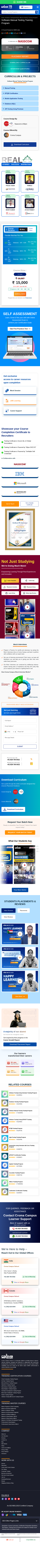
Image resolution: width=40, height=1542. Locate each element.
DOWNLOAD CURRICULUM (20, 62)
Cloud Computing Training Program (9, 1379)
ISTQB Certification (11, 93)
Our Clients (4, 1469)
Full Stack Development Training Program (11, 1390)
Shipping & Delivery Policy (7, 1483)
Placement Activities (12, 587)
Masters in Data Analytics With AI (9, 1416)
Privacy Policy (4, 1449)
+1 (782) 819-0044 (9, 1306)
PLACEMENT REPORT (20, 56)
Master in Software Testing (7, 1410)
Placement (3, 1465)
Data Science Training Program (8, 1387)
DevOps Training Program (7, 1381)
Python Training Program (7, 1394)
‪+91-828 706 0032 (13, 760)
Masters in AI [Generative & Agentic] (9, 1412)
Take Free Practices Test (19, 329)
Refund (3, 1481)
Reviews (3, 1438)
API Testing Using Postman (14, 109)
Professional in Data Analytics (8, 1422)
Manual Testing (10, 88)
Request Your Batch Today (20, 832)
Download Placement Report (20, 1044)
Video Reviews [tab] (8, 910)
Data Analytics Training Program (9, 1388)
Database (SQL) (10, 104)
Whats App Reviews (31, 593)
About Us (3, 1434)
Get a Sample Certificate (29, 504)
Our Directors (4, 1436)
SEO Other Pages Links (10, 1521)
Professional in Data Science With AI (9, 1424)
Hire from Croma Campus (7, 1475)
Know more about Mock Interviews (20, 704)
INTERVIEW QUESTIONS (20, 69)
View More (18, 996)
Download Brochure (6, 1479)
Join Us (3, 1477)
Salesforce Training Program (8, 1385)
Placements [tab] (23, 910)
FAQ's (2, 1445)
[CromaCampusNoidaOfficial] (2, 1499)
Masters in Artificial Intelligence (8, 1414)
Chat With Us (30, 1540)
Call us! (10, 1540)
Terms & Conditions (6, 1447)
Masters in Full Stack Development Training (11, 1420)
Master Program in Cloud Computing (10, 1406)
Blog (2, 1441)
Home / (3, 17)
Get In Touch (10, 504)
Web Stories (4, 1443)
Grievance (3, 1453)
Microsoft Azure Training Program (9, 1383)
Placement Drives (31, 587)
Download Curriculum (21, 144)
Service (3, 1463)
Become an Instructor (6, 1473)
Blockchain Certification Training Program (11, 1392)
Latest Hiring (11, 593)
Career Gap (31, 580)
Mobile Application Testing (14, 98)
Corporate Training (5, 1471)
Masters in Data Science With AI (9, 1418)
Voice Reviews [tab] (8, 917)
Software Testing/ (10, 17)
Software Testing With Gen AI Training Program (12, 1396)
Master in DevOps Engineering (8, 1408)
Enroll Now (20, 294)
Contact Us (4, 1440)
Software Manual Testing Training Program (26, 17)
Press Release (4, 1451)
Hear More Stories (20, 890)
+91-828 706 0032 (13, 764)
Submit (20, 746)
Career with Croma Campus (8, 1467)
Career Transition (11, 580)
